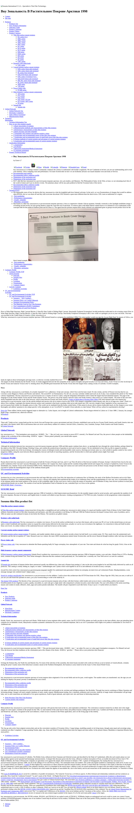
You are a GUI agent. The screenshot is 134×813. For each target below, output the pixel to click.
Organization (17, 283)
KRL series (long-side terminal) (28, 69)
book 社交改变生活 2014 (13, 774)
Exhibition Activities (20, 289)
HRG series (21, 39)
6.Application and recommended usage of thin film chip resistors (34, 135)
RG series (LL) (23, 37)
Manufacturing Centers (12, 610)
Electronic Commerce (16, 113)
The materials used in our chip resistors (18, 750)
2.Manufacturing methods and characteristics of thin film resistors (34, 128)
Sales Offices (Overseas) (17, 115)
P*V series (21, 96)
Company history (19, 285)
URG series (21, 61)
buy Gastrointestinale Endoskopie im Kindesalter (56, 783)
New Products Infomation (17, 26)
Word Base (8, 608)
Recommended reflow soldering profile (26, 175)
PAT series (21, 98)
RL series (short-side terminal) (27, 82)
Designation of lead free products (16, 753)
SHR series (21, 84)
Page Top (4, 588)
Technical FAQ (14, 190)
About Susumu (14, 274)
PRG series (21, 44)
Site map (8, 18)
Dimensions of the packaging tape (24, 179)
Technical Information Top (18, 122)
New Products (9, 596)
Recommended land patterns (22, 173)
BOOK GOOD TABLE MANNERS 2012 (35, 789)
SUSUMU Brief (7, 489)
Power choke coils (19, 88)
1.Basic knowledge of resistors (23, 126)
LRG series (21, 65)
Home (7, 806)
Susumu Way (17, 277)
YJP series (21, 86)
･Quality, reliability (19, 200)
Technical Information (10, 442)
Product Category (15, 33)
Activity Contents (15, 287)
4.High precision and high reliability (25, 131)
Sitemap (7, 804)
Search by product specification (11, 575)
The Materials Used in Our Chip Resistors (27, 304)
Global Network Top (16, 111)
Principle (16, 275)
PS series (21, 103)
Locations (16, 281)
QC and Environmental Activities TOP (22, 294)
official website (81, 787)
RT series (21, 59)
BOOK (62, 791)
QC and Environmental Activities (20, 296)
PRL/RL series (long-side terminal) (29, 81)
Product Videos (14, 31)
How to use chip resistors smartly (20, 124)
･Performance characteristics (22, 198)
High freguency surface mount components (27, 92)
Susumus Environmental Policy (23, 302)
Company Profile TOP (16, 272)
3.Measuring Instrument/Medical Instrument (27, 148)
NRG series (21, 43)
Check (94, 793)
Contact (7, 16)
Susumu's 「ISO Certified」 (22, 298)
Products (8, 22)
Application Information (17, 143)
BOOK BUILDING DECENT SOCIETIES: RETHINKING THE (90, 785)
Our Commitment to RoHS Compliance (26, 306)
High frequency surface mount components (16, 550)
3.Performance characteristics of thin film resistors (29, 130)
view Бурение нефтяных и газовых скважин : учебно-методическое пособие (102, 780)
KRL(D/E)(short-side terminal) (28, 79)
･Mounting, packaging (20, 202)
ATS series (21, 94)
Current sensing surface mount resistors (26, 67)
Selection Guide (14, 27)
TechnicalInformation (9, 119)
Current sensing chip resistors (14, 699)
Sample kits (17, 105)
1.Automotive (18, 145)
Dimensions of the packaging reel (24, 177)
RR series (21, 56)
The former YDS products (9, 581)
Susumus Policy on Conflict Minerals (25, 300)
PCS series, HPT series (25, 101)
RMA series (21, 54)
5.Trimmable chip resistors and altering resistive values (31, 133)
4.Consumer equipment (21, 150)
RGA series (21, 48)
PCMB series (22, 90)
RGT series (21, 50)
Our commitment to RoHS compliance (17, 751)
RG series (21, 46)
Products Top (13, 24)
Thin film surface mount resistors (24, 35)
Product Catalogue (15, 29)
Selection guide (10, 598)
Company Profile (10, 270)
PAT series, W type (24, 99)
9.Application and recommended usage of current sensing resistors (35, 141)
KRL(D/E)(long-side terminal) (28, 75)
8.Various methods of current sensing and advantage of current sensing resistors (39, 139)
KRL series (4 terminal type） (27, 77)
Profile (15, 279)
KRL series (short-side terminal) (28, 71)
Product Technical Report (17, 152)
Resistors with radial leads (22, 63)
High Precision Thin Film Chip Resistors (18, 698)
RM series (21, 52)
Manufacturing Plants (16, 116)
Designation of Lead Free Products (24, 308)
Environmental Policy (12, 748)
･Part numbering (18, 196)
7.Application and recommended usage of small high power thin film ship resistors (40, 137)
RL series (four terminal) (26, 73)
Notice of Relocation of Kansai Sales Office (83, 399)
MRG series (22, 41)
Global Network (10, 109)
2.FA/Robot (17, 147)
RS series (21, 58)
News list (4, 410)
